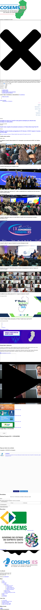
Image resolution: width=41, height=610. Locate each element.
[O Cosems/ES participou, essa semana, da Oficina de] (20, 461)
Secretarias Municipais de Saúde (9, 592)
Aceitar (1, 94)
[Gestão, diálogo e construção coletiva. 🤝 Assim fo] (34, 470)
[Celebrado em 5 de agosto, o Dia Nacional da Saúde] (34, 478)
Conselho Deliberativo (10, 587)
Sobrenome (25, 502)
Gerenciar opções (5, 89)
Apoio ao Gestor (5, 593)
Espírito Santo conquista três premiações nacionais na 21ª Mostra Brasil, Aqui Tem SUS (19, 126)
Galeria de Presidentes (10, 589)
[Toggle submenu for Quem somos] (40, 107)
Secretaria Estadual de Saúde (7, 601)
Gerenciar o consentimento (4, 609)
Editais (3, 594)
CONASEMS (4, 600)
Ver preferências (9, 94)
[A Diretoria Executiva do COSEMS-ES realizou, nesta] (20, 478)
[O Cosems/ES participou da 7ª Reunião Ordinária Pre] (34, 461)
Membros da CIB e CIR (10, 588)
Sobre (5, 583)
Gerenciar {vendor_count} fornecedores (9, 91)
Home (3, 580)
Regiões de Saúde (7, 591)
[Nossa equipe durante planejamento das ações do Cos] (6, 485)
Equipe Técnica (7, 590)
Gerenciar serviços (5, 90)
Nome (12, 502)
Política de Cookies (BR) (6, 604)
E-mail (3, 504)
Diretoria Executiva (9, 585)
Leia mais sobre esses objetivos (7, 92)
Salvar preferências (16, 94)
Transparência (4, 595)
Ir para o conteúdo (3, 100)
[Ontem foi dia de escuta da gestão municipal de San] (6, 470)
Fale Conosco (4, 596)
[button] (20, 50)
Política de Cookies (5, 96)
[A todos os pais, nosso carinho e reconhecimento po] (20, 470)
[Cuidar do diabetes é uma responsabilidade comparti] (6, 461)
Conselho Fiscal (9, 586)
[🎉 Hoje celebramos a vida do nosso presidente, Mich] (6, 478)
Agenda (3, 581)
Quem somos (4, 582)
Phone (1, 498)
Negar (4, 94)
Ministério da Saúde (5, 602)
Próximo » (4, 327)
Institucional (6, 584)
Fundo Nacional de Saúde (6, 603)
